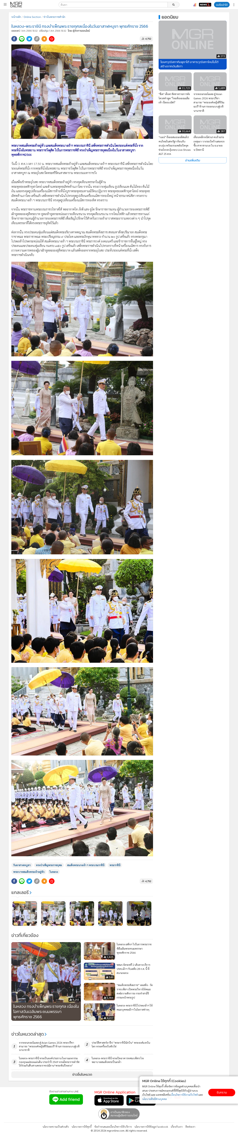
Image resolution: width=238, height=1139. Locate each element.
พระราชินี (115, 865)
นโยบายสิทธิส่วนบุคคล (154, 1099)
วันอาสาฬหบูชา (22, 865)
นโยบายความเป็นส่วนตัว (56, 1126)
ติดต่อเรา (190, 1126)
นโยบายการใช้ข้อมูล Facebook (151, 1126)
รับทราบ (222, 1092)
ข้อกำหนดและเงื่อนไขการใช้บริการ (113, 1126)
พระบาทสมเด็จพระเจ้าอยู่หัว (28, 871)
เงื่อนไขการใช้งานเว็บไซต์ (184, 1094)
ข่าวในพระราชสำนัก (54, 16)
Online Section (32, 16)
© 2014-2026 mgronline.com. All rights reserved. (119, 1130)
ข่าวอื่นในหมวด (82, 1074)
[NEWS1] (205, 5)
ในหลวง (54, 871)
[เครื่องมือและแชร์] (234, 4)
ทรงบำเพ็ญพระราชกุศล (49, 865)
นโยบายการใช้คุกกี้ (82, 1126)
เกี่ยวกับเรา (177, 1126)
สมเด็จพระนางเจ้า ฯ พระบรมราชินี (85, 865)
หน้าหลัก (16, 16)
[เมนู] (5, 4)
